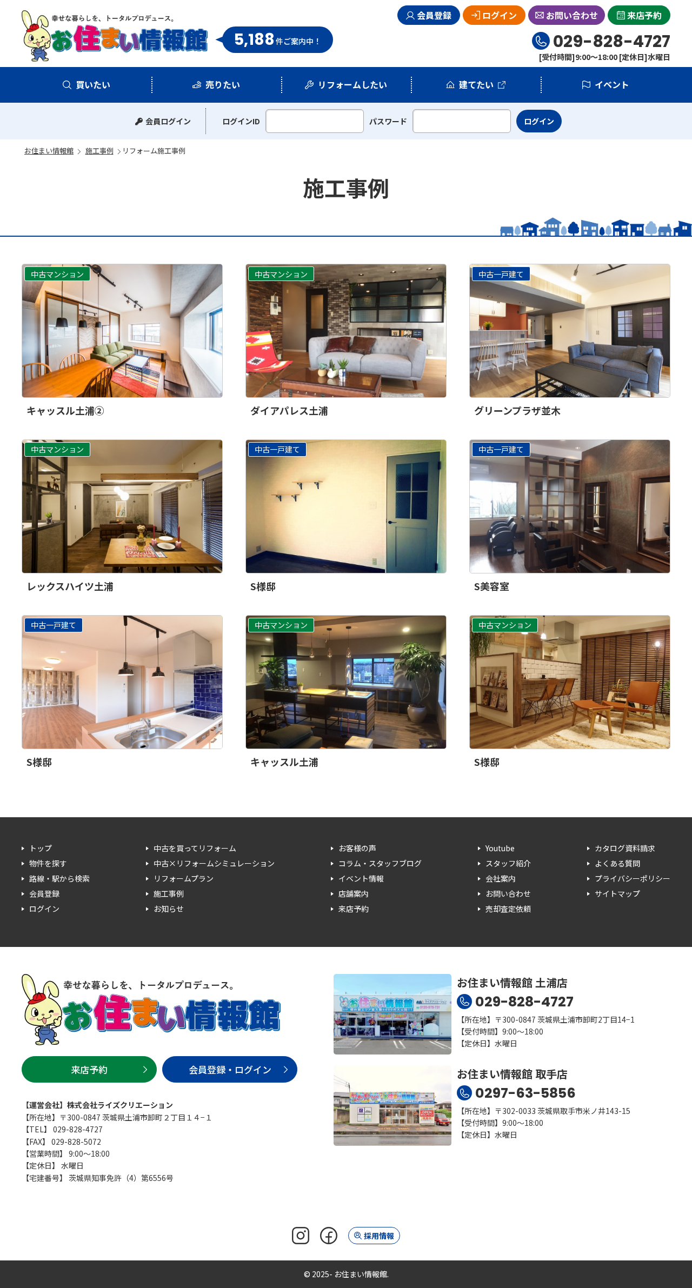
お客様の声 (357, 848)
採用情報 (379, 1235)
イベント (612, 84)
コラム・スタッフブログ (380, 863)
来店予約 (644, 15)
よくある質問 (617, 863)
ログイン (499, 15)
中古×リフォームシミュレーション (214, 863)
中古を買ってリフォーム (195, 848)
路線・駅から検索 (59, 878)
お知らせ (169, 908)
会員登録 (434, 15)
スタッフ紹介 (508, 863)
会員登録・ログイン (230, 1069)
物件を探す (48, 863)
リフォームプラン (184, 878)
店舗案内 (353, 893)
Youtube (500, 848)
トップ (40, 848)
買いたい (93, 84)
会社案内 (500, 878)
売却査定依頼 (508, 908)
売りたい (222, 84)
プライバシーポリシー (632, 878)
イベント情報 (361, 878)
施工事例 (169, 893)
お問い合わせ (572, 15)
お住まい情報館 (115, 36)
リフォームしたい (352, 84)
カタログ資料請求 (625, 848)
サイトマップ (617, 893)
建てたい (476, 84)
